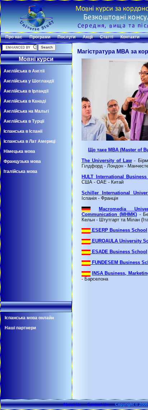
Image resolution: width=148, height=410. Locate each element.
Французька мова (22, 161)
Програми (39, 36)
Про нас (13, 36)
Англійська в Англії (24, 71)
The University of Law (107, 160)
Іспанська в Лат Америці (29, 141)
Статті (106, 36)
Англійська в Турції (24, 121)
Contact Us (97, 404)
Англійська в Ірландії (26, 91)
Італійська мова (20, 171)
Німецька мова (19, 151)
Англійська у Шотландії (29, 81)
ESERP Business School (119, 230)
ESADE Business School (119, 251)
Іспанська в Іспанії (23, 131)
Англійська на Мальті (26, 111)
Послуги (66, 36)
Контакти (129, 36)
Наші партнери (20, 327)
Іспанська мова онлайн (29, 317)
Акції (88, 36)
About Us (72, 404)
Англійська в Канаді (25, 101)
